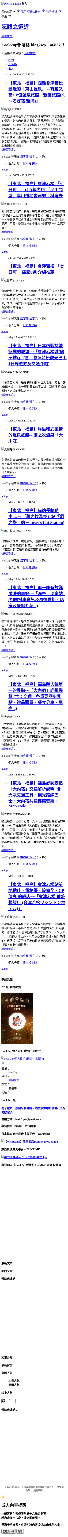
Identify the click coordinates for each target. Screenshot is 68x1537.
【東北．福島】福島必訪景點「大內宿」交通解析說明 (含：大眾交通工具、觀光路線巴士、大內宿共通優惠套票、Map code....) (36, 794)
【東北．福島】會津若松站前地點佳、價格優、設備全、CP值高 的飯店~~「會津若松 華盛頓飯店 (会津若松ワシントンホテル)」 (36, 896)
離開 (20, 1531)
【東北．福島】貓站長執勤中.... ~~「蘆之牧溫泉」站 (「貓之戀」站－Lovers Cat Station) (36, 516)
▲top (4, 169)
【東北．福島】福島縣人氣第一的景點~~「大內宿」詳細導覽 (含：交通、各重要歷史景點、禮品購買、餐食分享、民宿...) (35, 696)
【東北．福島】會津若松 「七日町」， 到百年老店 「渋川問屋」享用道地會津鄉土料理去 (36, 189)
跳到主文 (7, 36)
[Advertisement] (34, 1317)
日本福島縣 (30, 163)
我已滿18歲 (8, 1531)
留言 (32, 156)
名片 (11, 68)
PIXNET (16, 1487)
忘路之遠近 (15, 27)
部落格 (12, 64)
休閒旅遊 (30, 53)
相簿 (11, 60)
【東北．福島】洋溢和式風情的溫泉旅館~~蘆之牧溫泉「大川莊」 (35, 435)
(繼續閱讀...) (8, 149)
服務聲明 (38, 1490)
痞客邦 (24, 156)
